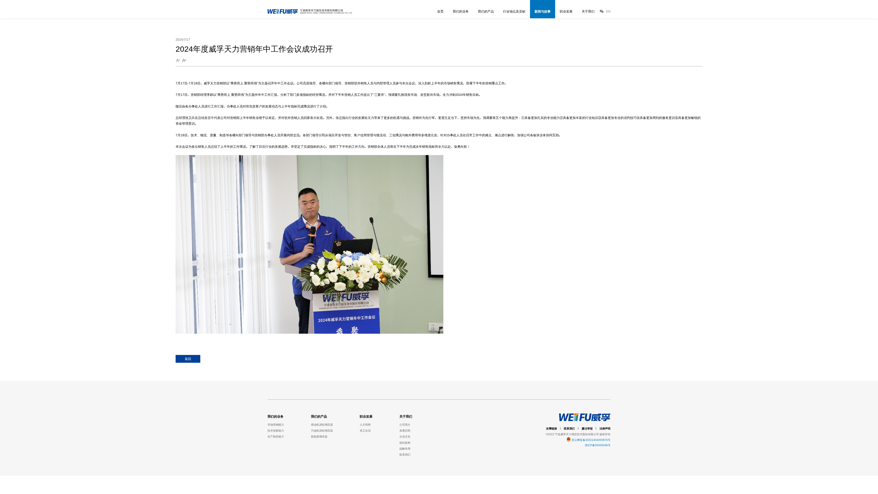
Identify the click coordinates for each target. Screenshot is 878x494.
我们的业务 (461, 11)
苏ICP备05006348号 (597, 445)
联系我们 (404, 454)
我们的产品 (486, 11)
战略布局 (404, 448)
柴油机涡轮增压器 (322, 424)
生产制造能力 (276, 436)
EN (608, 11)
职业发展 (566, 11)
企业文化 (404, 436)
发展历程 (404, 430)
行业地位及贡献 (514, 11)
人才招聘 (365, 424)
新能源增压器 (319, 436)
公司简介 (404, 424)
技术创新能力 (276, 430)
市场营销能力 (276, 424)
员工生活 (365, 430)
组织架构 (404, 442)
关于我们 (588, 11)
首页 (440, 11)
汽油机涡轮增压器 (322, 430)
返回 (188, 358)
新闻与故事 (543, 11)
